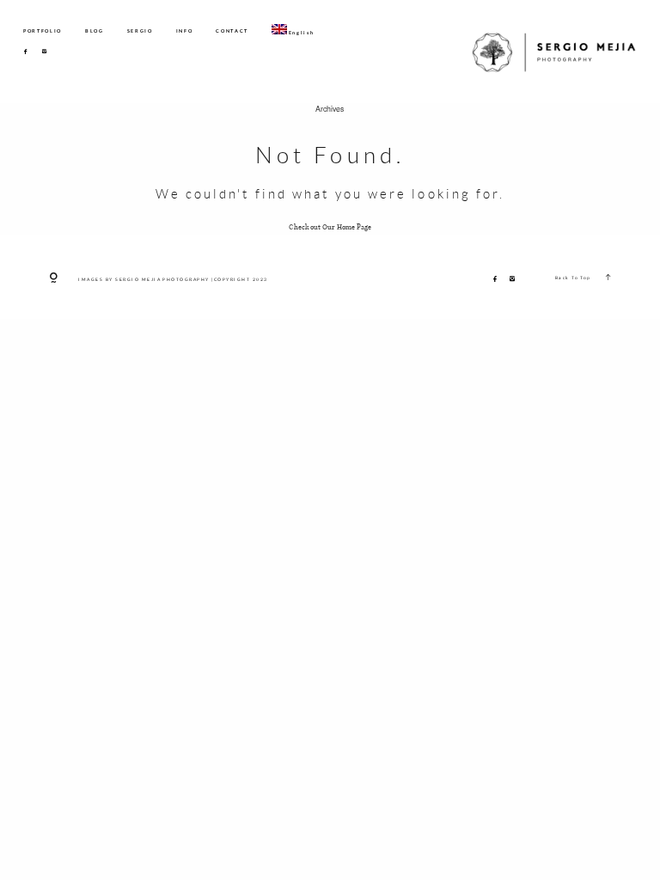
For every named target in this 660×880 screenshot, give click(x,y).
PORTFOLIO (42, 31)
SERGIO (140, 31)
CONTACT (232, 31)
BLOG (94, 31)
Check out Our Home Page (330, 226)
